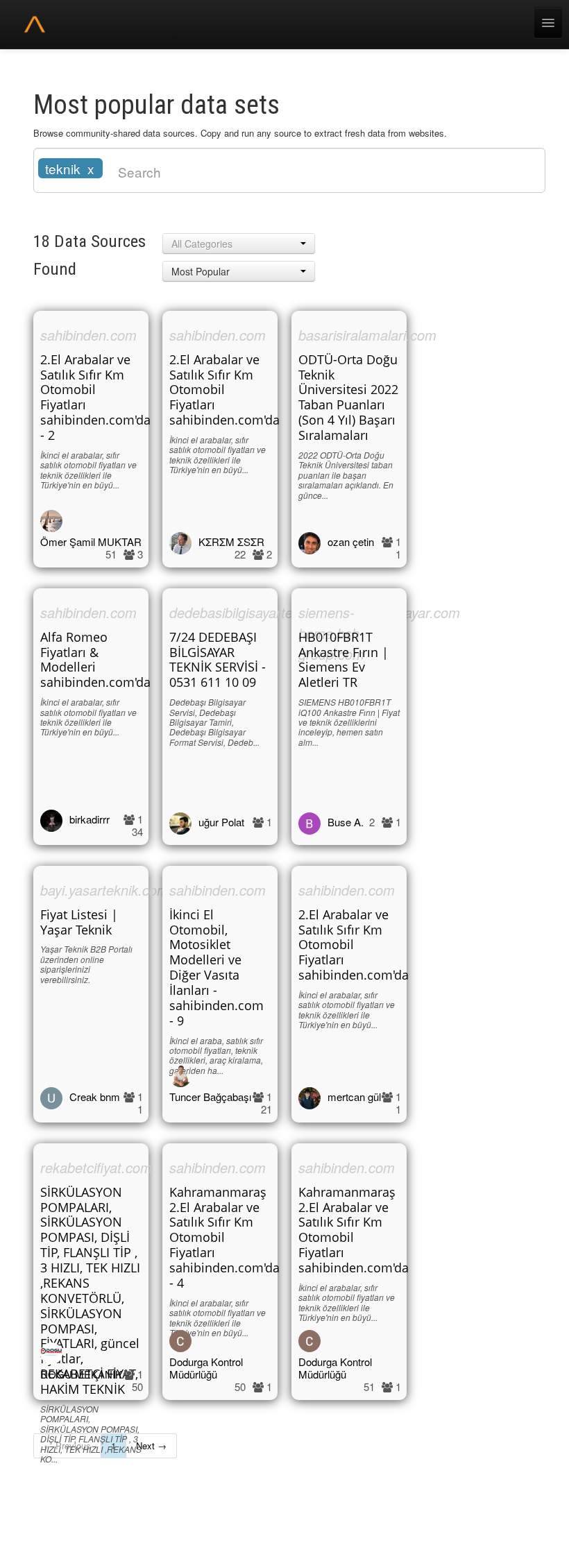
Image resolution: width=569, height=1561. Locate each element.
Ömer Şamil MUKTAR (91, 541)
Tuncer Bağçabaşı (210, 1096)
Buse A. (346, 821)
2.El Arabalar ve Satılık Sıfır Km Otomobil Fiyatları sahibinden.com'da (224, 390)
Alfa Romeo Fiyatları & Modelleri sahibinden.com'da (95, 660)
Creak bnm (94, 1096)
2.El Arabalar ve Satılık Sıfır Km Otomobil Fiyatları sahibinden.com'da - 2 (95, 397)
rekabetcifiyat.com (96, 1167)
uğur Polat (221, 821)
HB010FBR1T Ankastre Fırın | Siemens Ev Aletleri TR (343, 660)
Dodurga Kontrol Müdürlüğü (206, 1367)
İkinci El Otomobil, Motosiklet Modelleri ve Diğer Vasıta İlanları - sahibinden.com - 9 (216, 967)
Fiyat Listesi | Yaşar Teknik (79, 922)
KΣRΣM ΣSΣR (231, 541)
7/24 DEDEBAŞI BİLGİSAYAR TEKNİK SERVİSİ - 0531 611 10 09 (217, 660)
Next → (151, 1445)
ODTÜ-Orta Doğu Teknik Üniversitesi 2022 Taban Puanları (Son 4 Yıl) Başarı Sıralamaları (348, 397)
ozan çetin (351, 541)
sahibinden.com (88, 335)
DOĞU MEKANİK (81, 1374)
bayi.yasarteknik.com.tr (111, 890)
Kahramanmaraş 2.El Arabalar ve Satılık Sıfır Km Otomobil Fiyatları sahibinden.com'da (353, 1230)
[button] (238, 243)
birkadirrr (89, 819)
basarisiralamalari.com (367, 335)
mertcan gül (354, 1096)
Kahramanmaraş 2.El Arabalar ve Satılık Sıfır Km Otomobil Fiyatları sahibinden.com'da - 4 (224, 1237)
